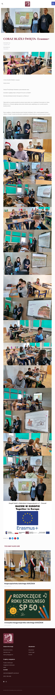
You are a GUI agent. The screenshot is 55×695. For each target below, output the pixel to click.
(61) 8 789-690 (7, 676)
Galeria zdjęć (32, 652)
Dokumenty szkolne (8, 650)
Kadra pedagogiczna (8, 654)
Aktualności (5, 48)
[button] (53, 3)
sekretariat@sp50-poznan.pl (11, 673)
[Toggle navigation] (44, 3)
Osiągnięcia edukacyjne (9, 665)
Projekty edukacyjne (8, 662)
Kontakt (30, 654)
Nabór (4, 667)
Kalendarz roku (6, 652)
